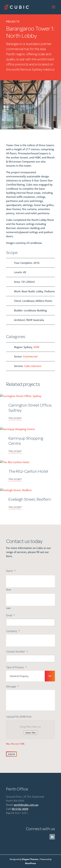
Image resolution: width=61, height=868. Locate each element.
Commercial (30, 356)
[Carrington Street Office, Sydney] (30, 396)
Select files (30, 732)
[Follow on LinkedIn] (52, 837)
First (8, 589)
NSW (36, 347)
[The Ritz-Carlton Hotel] (30, 462)
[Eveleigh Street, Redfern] (30, 490)
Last (8, 608)
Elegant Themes (30, 859)
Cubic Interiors (32, 366)
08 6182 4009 (20, 809)
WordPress (30, 863)
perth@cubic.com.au (26, 804)
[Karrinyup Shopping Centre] (30, 429)
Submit (11, 754)
